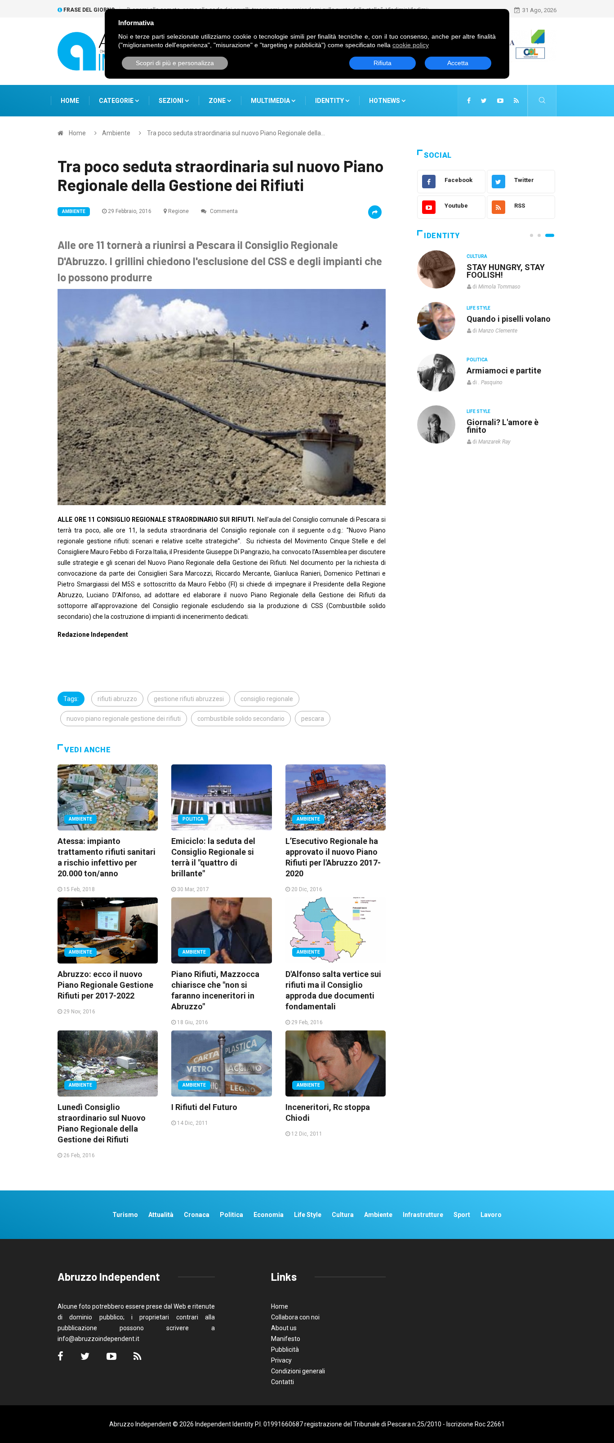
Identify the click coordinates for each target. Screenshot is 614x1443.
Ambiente (116, 133)
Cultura (477, 256)
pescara (312, 718)
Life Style (478, 308)
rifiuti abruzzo (117, 698)
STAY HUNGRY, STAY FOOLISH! (506, 271)
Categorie (117, 100)
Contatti (282, 1381)
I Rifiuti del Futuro (204, 1107)
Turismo (125, 1214)
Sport (462, 1214)
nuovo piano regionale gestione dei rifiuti (124, 718)
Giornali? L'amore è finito (502, 426)
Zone (218, 100)
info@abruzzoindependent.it (98, 1338)
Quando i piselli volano (509, 319)
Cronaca (196, 1214)
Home (70, 100)
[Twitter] (483, 100)
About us (284, 1328)
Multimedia (271, 100)
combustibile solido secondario (241, 718)
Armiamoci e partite (504, 370)
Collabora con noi (295, 1317)
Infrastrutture (423, 1214)
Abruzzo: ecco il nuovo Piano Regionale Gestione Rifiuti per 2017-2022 (105, 984)
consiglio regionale (266, 698)
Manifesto (285, 1338)
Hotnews (384, 100)
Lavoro (491, 1214)
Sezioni (172, 100)
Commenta (223, 211)
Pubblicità (285, 1349)
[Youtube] (500, 100)
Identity (329, 100)
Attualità (161, 1214)
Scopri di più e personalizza (175, 63)
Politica (193, 819)
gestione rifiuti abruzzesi (189, 698)
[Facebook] (469, 100)
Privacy (281, 1360)
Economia (269, 1214)
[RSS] (516, 100)
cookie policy (410, 45)
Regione (178, 211)
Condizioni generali (298, 1371)
